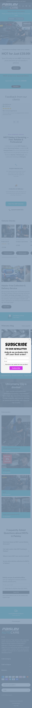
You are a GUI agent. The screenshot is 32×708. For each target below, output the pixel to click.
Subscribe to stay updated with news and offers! (16, 364)
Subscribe (16, 368)
